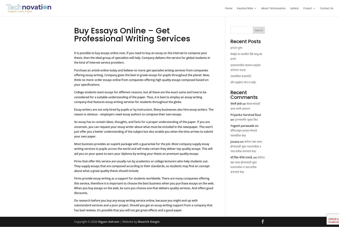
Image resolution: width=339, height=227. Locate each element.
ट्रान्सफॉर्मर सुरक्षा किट (246, 120)
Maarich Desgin (149, 222)
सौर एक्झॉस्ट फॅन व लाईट (243, 82)
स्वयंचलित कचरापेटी (240, 76)
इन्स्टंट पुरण (236, 48)
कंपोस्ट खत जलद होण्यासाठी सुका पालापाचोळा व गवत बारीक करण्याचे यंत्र (246, 146)
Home (228, 8)
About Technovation (273, 8)
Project (307, 8)
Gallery (294, 8)
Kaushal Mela (245, 8)
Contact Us (326, 8)
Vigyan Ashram (108, 222)
